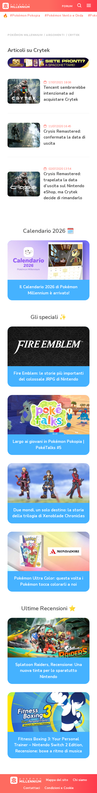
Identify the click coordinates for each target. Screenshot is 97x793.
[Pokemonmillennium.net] (15, 6)
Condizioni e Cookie (59, 788)
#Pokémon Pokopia (25, 15)
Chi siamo (80, 780)
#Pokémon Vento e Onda (64, 15)
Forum (67, 6)
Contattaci (31, 788)
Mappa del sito (57, 780)
